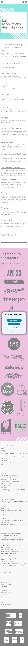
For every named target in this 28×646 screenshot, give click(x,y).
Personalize (14, 327)
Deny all (15, 324)
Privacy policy (14, 331)
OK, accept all (14, 320)
